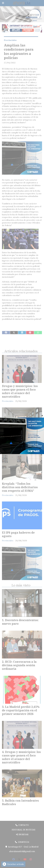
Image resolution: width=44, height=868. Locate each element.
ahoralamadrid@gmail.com (22, 851)
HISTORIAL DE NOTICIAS (23, 829)
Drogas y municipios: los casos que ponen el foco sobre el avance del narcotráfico (20, 391)
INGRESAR (23, 834)
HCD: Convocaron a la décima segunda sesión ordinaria (19, 665)
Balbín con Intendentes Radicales (20, 802)
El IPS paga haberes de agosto (18, 534)
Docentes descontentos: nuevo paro (19, 440)
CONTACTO (23, 825)
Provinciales (10, 40)
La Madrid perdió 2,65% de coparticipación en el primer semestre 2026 (20, 710)
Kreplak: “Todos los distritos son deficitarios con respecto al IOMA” (20, 487)
